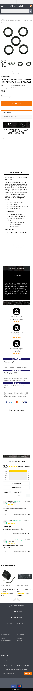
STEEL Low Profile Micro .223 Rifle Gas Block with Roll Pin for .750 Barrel (8, 590)
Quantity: (3, 95)
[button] (26, 514)
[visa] (13, 686)
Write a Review (17, 483)
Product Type (4, 88)
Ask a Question (17, 487)
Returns (17, 383)
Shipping (16, 370)
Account (7, 1)
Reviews (6, 492)
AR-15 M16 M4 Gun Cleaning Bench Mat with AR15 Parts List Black (24, 590)
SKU (2, 85)
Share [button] (6, 514)
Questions (16, 492)
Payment (16, 359)
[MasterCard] (19, 686)
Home (2, 19)
